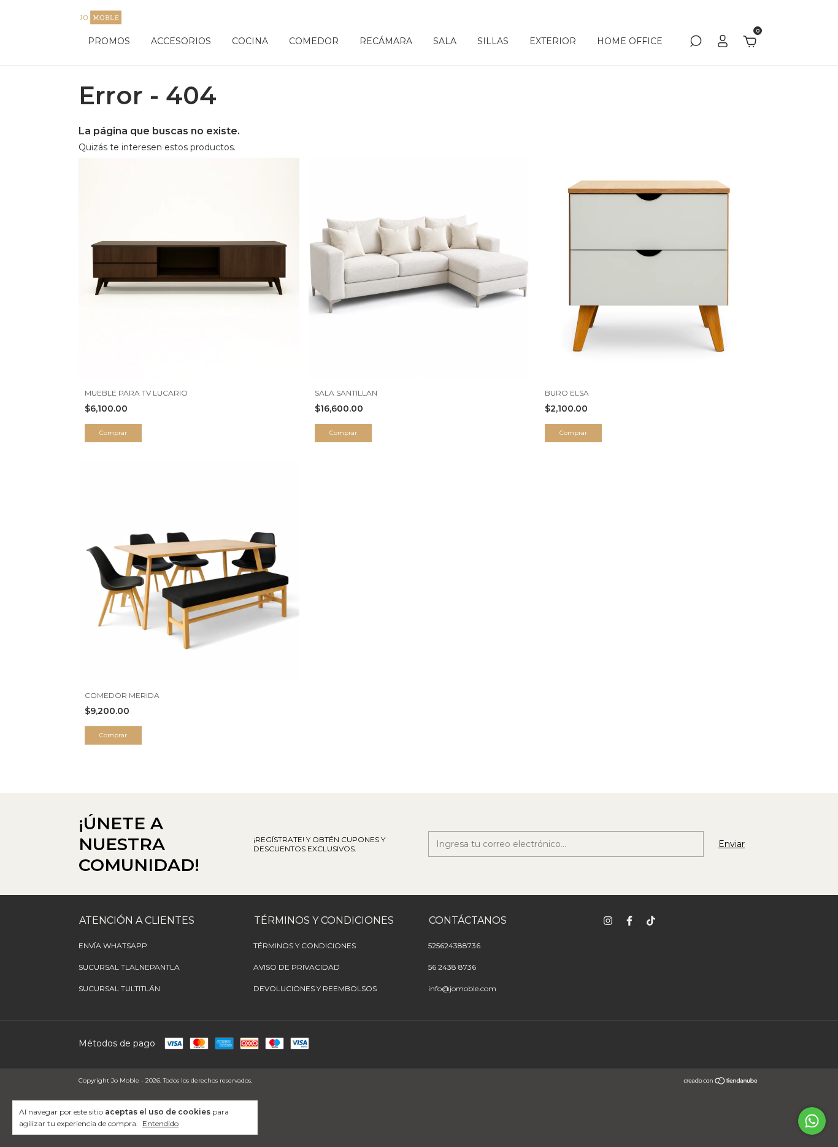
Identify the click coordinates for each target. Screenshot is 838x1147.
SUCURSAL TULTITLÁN (119, 988)
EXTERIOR (552, 41)
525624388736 (454, 945)
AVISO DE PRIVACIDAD (296, 967)
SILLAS (493, 41)
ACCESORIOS (181, 41)
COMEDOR (314, 41)
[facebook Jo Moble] (629, 921)
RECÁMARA (385, 41)
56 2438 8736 (452, 967)
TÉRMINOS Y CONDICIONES (304, 945)
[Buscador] (695, 43)
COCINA (250, 41)
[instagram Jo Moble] (608, 921)
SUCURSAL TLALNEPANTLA (129, 967)
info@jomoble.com (462, 988)
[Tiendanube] (721, 1082)
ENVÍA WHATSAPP (113, 945)
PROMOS (109, 41)
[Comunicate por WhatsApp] (812, 1121)
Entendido (160, 1123)
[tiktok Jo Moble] (651, 921)
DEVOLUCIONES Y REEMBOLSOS (315, 988)
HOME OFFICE (630, 41)
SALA (444, 41)
